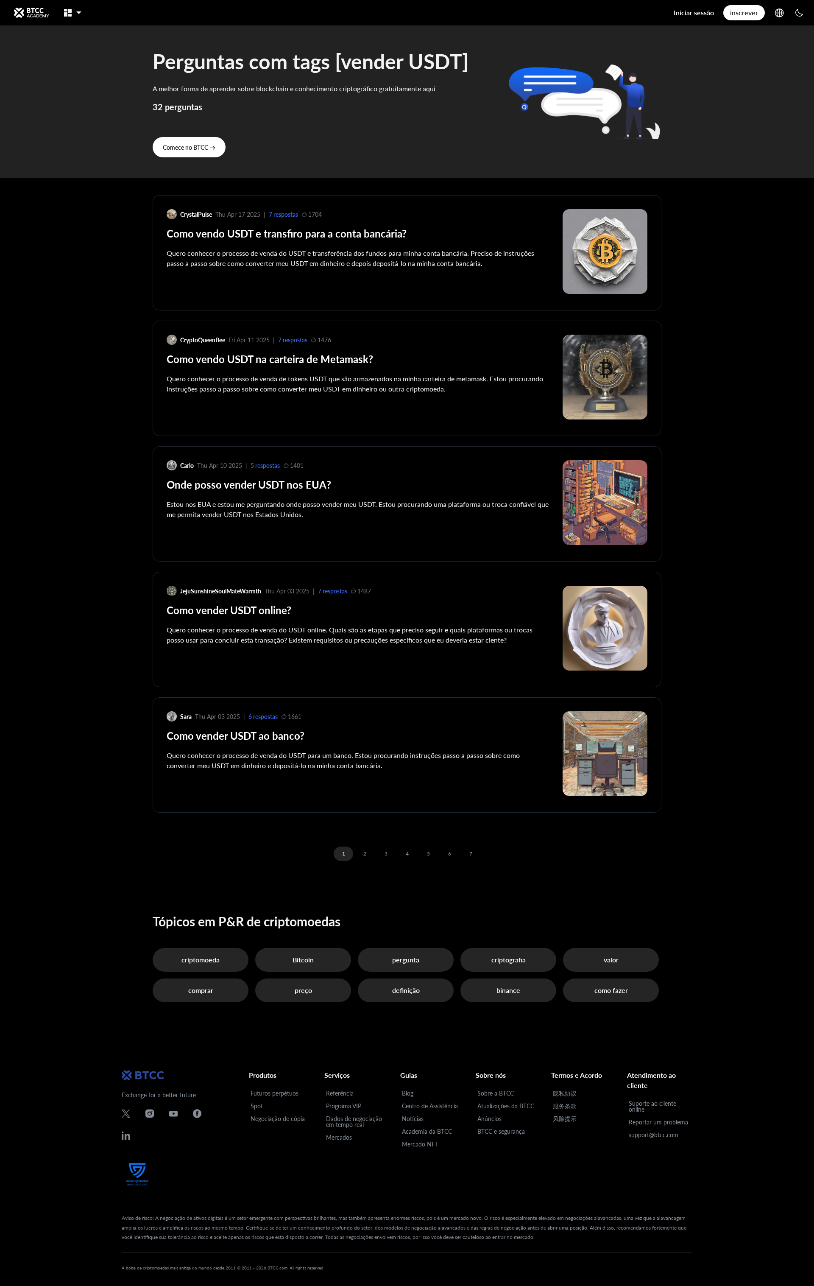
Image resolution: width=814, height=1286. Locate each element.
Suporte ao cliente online (652, 1106)
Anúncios (489, 1118)
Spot (257, 1106)
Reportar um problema (658, 1122)
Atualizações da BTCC (505, 1106)
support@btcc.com (653, 1134)
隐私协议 (565, 1093)
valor (611, 960)
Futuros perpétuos (274, 1093)
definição (406, 990)
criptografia (508, 960)
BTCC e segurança (501, 1131)
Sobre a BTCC (495, 1093)
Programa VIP (343, 1106)
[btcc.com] (31, 13)
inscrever (744, 12)
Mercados (339, 1137)
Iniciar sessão (694, 12)
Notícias (413, 1118)
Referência (340, 1093)
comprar (200, 990)
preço (303, 990)
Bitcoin (303, 960)
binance (508, 990)
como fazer (611, 990)
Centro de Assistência (430, 1106)
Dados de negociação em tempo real (354, 1121)
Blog (407, 1093)
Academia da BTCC (427, 1131)
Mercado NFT (420, 1144)
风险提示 (565, 1118)
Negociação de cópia (278, 1118)
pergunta (405, 960)
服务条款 (565, 1106)
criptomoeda (200, 960)
